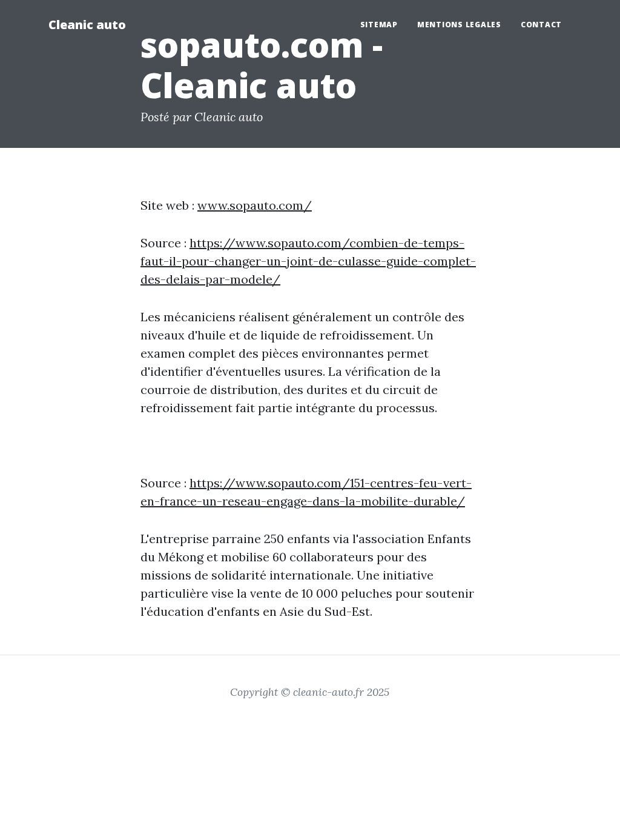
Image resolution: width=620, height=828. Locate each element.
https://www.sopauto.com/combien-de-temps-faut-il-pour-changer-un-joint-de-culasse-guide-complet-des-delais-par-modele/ (308, 261)
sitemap (379, 24)
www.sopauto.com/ (254, 205)
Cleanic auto (87, 24)
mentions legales (459, 24)
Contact (541, 24)
